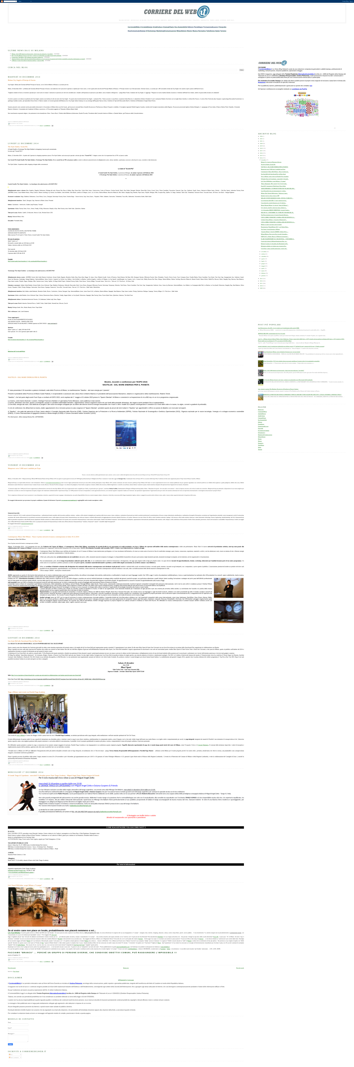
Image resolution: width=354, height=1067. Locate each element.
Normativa (260, 443)
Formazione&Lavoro (263, 426)
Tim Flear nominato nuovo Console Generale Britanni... (275, 215)
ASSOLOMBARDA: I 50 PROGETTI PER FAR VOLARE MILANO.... (278, 188)
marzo (263, 271)
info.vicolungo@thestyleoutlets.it (35, 339)
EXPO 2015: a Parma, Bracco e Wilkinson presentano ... (275, 236)
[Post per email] (52, 125)
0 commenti (47, 125)
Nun (43, 943)
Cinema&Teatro (262, 418)
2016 (261, 153)
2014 (261, 158)
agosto (263, 259)
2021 (261, 141)
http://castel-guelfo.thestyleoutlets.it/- (18, 261)
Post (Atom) (16, 971)
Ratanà (189, 941)
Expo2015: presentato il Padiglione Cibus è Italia (273, 186)
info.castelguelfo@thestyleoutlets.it (37, 261)
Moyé (159, 943)
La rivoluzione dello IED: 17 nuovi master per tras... (274, 200)
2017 (261, 151)
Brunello (60, 939)
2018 (261, 148)
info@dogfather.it (132, 949)
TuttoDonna (261, 445)
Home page (126, 968)
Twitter (168, 949)
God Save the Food (79, 945)
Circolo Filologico (203, 745)
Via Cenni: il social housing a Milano (270, 229)
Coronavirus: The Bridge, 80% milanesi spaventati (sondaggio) (27, 57)
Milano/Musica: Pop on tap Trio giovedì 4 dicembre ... (274, 234)
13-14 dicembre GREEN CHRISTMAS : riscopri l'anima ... (275, 210)
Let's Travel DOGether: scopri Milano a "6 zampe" (25, 885)
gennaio (263, 275)
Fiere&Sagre (261, 424)
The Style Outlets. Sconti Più (17, 147)
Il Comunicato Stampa (263, 430)
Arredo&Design (262, 414)
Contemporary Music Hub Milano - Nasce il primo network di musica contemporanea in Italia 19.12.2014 (43, 537)
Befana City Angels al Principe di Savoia (21, 80)
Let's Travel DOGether (14, 933)
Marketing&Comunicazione (265, 435)
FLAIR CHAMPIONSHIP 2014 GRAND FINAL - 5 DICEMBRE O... (277, 239)
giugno (263, 263)
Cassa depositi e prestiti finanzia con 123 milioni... (273, 203)
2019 (261, 146)
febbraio (263, 273)
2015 (261, 155)
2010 (261, 286)
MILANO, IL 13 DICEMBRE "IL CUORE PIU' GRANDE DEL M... (277, 212)
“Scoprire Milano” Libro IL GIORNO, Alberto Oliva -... (274, 232)
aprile (262, 268)
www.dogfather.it (165, 947)
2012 (261, 281)
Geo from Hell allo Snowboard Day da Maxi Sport (25, 641)
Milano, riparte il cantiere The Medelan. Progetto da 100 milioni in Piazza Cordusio (277, 389)
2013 (261, 278)
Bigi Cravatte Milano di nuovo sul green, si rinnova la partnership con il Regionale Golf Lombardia (36, 55)
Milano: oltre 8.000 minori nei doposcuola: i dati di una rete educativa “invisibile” (32, 54)
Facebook (163, 949)
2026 (261, 136)
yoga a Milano (20, 735)
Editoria (260, 422)
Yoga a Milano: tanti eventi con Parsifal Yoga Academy (26, 692)
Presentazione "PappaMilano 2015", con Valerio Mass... (275, 227)
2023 (261, 138)
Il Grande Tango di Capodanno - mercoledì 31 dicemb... (275, 179)
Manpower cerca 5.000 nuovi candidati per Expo (24, 468)
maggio (263, 266)
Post (11, 1054)
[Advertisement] (41, 34)
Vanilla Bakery (21, 945)
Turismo (260, 449)
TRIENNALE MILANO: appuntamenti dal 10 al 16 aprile (271, 333)
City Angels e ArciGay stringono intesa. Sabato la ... (274, 208)
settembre (263, 256)
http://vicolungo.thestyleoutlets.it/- (17, 339)
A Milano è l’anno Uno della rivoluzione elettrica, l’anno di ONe (28, 60)
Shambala (160, 936)
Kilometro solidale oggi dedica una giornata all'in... (274, 246)
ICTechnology (261, 432)
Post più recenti (12, 968)
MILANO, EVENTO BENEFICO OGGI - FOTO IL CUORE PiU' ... (277, 198)
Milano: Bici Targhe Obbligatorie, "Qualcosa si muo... (274, 193)
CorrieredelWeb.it (262, 411)
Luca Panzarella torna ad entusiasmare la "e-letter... (273, 191)
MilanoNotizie (261, 437)
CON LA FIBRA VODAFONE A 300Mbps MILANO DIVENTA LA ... (278, 217)
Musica (260, 441)
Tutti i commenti (14, 1057)
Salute (259, 447)
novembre (264, 251)
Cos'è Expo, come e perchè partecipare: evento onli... (274, 248)
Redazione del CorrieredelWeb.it (16, 351)
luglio (263, 261)
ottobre (263, 254)
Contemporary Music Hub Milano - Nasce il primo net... (275, 171)
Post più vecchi (240, 968)
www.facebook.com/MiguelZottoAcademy (21, 872)
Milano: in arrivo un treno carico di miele (271, 224)
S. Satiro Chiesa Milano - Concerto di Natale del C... (274, 220)
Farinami (140, 939)
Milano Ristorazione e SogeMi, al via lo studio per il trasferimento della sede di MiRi (278, 328)
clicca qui (54, 935)
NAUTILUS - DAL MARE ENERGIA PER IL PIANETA (27, 377)
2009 (261, 288)
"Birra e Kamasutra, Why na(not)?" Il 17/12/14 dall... (274, 183)
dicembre (263, 160)
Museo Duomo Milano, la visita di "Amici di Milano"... (274, 205)
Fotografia (260, 428)
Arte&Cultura (261, 416)
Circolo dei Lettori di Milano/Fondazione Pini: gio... (274, 241)
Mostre (260, 439)
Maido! (28, 941)
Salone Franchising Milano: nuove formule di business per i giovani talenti (281, 352)
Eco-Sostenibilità (262, 420)
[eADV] (335, 128)
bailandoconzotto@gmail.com (80, 806)
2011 (261, 283)
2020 (261, 143)
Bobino (86, 941)
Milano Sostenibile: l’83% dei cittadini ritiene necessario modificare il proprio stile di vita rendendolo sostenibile (291, 361)
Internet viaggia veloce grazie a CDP (270, 195)
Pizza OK (215, 936)
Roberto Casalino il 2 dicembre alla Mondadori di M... (274, 244)
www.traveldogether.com (122, 947)
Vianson (201, 939)
